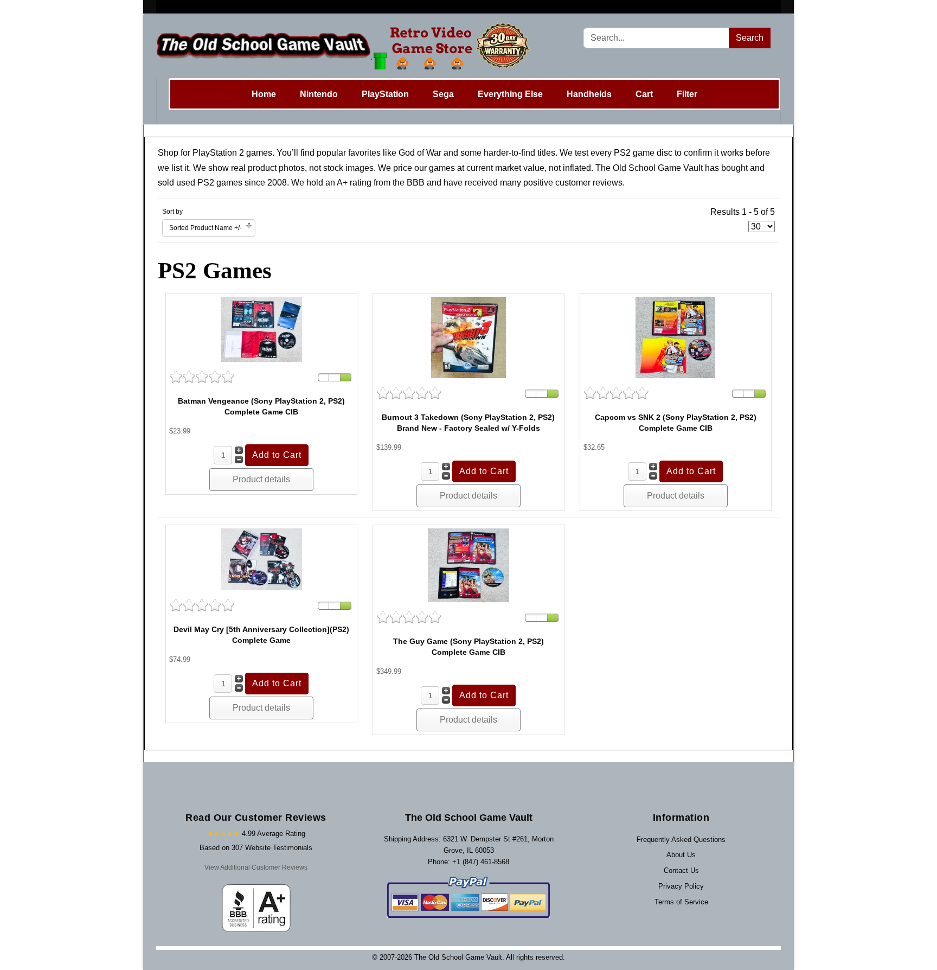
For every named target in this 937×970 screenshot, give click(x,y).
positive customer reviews (572, 182)
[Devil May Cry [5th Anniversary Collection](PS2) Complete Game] (261, 559)
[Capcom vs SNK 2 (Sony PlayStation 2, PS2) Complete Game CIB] (675, 336)
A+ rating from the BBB (381, 182)
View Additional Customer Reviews (255, 867)
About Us (681, 855)
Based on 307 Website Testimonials (256, 848)
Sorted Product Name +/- (205, 228)
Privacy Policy (681, 886)
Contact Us (681, 870)
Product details (261, 479)
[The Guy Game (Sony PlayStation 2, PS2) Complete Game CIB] (468, 565)
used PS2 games (209, 182)
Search (749, 37)
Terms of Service (681, 902)
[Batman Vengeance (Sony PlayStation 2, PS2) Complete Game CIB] (261, 328)
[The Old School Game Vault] (345, 45)
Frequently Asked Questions (681, 839)
